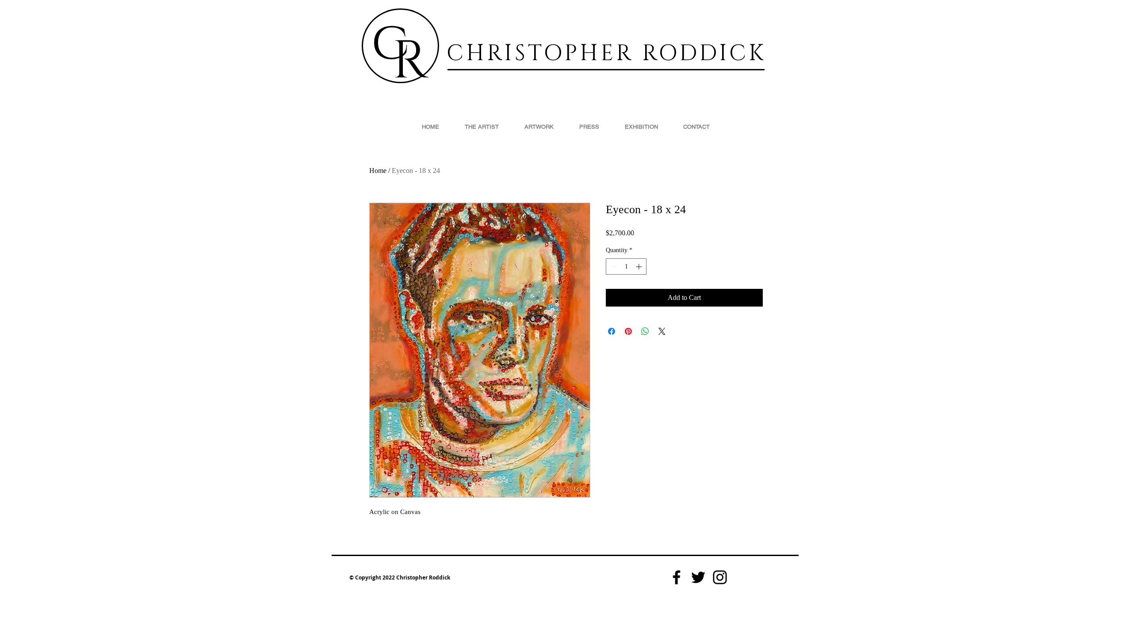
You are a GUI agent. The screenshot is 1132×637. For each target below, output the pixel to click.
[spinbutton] (626, 266)
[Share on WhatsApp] (645, 331)
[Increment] (639, 266)
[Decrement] (612, 266)
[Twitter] (698, 577)
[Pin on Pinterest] (628, 331)
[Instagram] (720, 577)
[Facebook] (676, 577)
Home (377, 170)
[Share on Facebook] (611, 331)
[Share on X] (662, 331)
